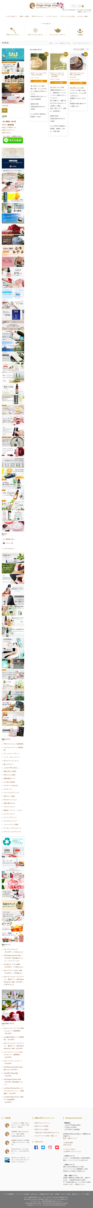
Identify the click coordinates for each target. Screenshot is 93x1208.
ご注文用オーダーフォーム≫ (72, 1151)
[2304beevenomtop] (13, 731)
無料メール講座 (24, 16)
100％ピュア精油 (9, 796)
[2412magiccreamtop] (13, 367)
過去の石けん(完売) (10, 771)
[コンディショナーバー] (13, 357)
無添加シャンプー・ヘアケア (13, 810)
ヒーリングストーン (10, 817)
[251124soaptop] (13, 905)
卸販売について (76, 1194)
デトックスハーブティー (12, 753)
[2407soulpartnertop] (13, 66)
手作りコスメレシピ (37, 16)
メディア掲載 (85, 1194)
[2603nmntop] (13, 314)
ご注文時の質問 (68, 1142)
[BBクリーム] (13, 674)
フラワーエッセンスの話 (67, 16)
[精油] (13, 197)
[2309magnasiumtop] (13, 293)
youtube (57, 1147)
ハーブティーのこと (51, 16)
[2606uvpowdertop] (13, 335)
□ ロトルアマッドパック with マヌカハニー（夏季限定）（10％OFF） (13, 1054)
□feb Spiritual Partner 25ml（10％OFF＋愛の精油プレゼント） (13, 958)
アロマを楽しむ (46, 23)
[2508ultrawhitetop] (13, 718)
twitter (43, 1147)
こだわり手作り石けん (11, 768)
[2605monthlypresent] (13, 98)
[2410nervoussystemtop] (13, 642)
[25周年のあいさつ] (13, 153)
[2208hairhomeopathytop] (13, 600)
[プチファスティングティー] (13, 399)
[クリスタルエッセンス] (13, 685)
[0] (77, 6)
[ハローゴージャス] (13, 494)
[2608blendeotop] (13, 77)
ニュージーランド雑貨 (11, 824)
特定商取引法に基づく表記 (46, 1194)
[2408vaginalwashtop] (13, 863)
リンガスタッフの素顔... (18, 1123)
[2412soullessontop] (13, 88)
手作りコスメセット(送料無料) (13, 744)
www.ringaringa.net (38, 1205)
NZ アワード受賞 (66, 1194)
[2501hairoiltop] (13, 589)
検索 (4, 110)
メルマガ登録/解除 (8, 1194)
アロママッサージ (9, 807)
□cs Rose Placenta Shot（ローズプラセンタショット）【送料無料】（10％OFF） (14, 1090)
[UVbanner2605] (13, 218)
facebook (36, 1147)
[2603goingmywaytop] (13, 388)
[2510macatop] (13, 915)
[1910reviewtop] (13, 937)
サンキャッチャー (9, 814)
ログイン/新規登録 (8, 125)
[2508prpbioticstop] (13, 208)
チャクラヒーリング (10, 821)
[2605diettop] (13, 261)
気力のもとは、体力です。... (19, 1157)
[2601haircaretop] (13, 894)
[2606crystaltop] (13, 304)
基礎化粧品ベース (9, 778)
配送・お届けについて (70, 1138)
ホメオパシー (8, 789)
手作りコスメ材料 (9, 775)
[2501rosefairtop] (13, 884)
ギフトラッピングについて (12, 831)
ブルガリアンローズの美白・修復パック (45, 1136)
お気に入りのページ (8, 130)
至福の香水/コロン (10, 803)
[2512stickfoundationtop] (13, 431)
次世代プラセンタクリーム (42, 1123)
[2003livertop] (13, 378)
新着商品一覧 (15, 1140)
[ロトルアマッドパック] (13, 239)
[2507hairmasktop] (13, 526)
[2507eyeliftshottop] (13, 505)
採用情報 (57, 1194)
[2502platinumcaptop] (13, 579)
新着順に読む (10, 539)
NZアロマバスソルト (10, 800)
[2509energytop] (13, 473)
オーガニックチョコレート (12, 828)
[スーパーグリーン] (13, 610)
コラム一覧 (9, 543)
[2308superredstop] (13, 229)
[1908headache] (13, 557)
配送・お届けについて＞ (85, 11)
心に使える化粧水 (9, 782)
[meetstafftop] (13, 250)
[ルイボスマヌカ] (13, 926)
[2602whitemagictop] (13, 272)
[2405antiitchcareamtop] (13, 653)
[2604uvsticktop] (13, 568)
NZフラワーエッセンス (11, 760)
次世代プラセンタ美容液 (41, 1126)
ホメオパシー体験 (82, 16)
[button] (38, 86)
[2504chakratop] (13, 1005)
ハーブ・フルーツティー (12, 757)
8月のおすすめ (15, 1149)
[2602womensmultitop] (13, 420)
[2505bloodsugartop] (13, 852)
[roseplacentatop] (13, 452)
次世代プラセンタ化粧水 (41, 1129)
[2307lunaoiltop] (13, 663)
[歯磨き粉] (13, 994)
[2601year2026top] (13, 484)
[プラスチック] (13, 841)
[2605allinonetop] (13, 175)
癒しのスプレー (9, 764)
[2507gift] (13, 325)
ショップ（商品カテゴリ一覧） (62, 43)
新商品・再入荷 (11, 121)
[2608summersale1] (13, 54)
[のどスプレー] (13, 695)
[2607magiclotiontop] (13, 186)
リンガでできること (11, 16)
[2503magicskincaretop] (13, 621)
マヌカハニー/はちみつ (11, 785)
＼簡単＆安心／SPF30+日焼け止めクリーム (46, 1132)
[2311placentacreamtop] (13, 1015)
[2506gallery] (13, 346)
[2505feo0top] (13, 631)
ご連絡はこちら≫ (79, 1184)
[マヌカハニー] (13, 706)
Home (50, 43)
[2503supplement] (13, 873)
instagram (50, 1147)
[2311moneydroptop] (13, 441)
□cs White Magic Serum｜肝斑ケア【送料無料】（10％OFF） (13, 1099)
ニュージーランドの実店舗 (22, 1194)
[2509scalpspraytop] (13, 515)
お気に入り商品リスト (9, 127)
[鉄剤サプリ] (13, 283)
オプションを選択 (38, 81)
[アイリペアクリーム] (13, 410)
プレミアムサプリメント (12, 792)
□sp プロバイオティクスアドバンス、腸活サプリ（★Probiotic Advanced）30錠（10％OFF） (14, 979)
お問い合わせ (6, 132)
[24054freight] (13, 163)
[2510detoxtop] (13, 462)
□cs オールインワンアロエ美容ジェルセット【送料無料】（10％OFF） (14, 1030)
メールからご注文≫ (69, 1149)
